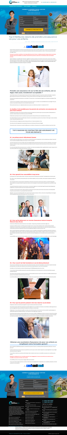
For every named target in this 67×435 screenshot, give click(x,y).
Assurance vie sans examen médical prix (16, 424)
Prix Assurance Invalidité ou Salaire (15, 422)
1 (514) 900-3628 (45, 2)
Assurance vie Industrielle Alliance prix (33, 414)
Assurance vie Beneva (30, 418)
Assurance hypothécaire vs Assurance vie (49, 415)
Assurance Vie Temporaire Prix (15, 417)
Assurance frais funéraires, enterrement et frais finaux (34, 403)
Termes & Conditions (26, 433)
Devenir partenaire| (11, 426)
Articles (29, 41)
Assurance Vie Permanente (14, 418)
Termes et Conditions (41, 33)
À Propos (34, 6)
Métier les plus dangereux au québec (49, 420)
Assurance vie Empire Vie (31, 420)
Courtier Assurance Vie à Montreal (32, 411)
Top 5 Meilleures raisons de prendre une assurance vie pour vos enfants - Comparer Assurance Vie (44, 41)
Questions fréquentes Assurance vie (50, 410)
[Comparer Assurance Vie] (14, 2)
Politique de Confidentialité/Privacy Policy (16, 433)
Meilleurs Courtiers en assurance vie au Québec (33, 409)
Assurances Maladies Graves (14, 421)
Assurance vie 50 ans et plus (31, 404)
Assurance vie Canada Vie (31, 423)
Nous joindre (27, 6)
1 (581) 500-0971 (53, 2)
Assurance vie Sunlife (30, 417)
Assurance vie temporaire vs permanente (49, 417)
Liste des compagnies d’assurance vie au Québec (50, 413)
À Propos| (16, 426)
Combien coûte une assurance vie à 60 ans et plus (34, 407)
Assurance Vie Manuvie (30, 415)
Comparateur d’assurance (15, 6)
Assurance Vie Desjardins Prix (31, 412)
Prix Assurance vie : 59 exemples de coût (50, 408)
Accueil (26, 41)
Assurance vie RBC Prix (30, 421)
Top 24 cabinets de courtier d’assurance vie (49, 422)
